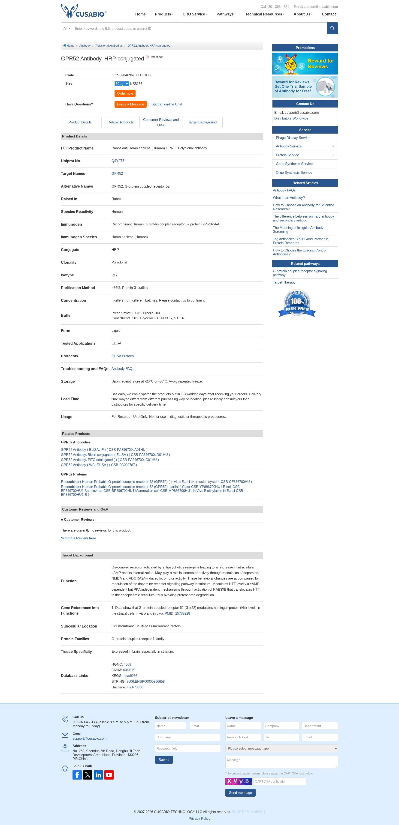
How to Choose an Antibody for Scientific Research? (303, 207)
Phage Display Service (293, 138)
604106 (128, 670)
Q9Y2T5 (118, 161)
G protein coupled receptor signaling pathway (300, 273)
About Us (302, 14)
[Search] (332, 28)
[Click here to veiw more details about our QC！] (297, 303)
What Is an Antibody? (289, 198)
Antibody (85, 45)
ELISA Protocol (123, 356)
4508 (127, 664)
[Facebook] (77, 775)
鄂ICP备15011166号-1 (248, 812)
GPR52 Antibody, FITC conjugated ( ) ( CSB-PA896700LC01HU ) (110, 460)
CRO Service (194, 14)
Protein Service (287, 155)
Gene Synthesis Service (294, 164)
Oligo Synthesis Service (294, 172)
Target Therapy (284, 282)
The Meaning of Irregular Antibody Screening (298, 229)
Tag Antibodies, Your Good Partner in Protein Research (300, 241)
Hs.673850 (135, 687)
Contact (329, 14)
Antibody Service (289, 146)
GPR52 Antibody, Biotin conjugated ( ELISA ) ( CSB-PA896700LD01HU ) (115, 455)
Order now (125, 93)
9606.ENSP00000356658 (146, 681)
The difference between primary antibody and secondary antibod (303, 218)
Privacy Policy (199, 818)
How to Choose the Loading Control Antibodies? (299, 252)
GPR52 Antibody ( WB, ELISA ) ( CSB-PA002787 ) (99, 465)
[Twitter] (87, 775)
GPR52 (117, 173)
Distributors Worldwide (290, 118)
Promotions (305, 48)
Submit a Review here (78, 538)
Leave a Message (130, 104)
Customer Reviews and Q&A (161, 122)
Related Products (121, 122)
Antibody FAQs (123, 369)
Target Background (202, 122)
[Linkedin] (97, 775)
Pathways (225, 14)
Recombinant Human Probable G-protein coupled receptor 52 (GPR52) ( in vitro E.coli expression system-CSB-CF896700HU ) (156, 482)
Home (140, 14)
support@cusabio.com (321, 7)
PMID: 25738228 (177, 613)
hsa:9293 (130, 676)
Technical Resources (263, 14)
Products (163, 14)
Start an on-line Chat (166, 104)
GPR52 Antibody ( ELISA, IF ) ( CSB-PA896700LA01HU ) (104, 449)
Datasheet (156, 57)
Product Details (80, 122)
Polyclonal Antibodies (109, 45)
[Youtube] (107, 775)
